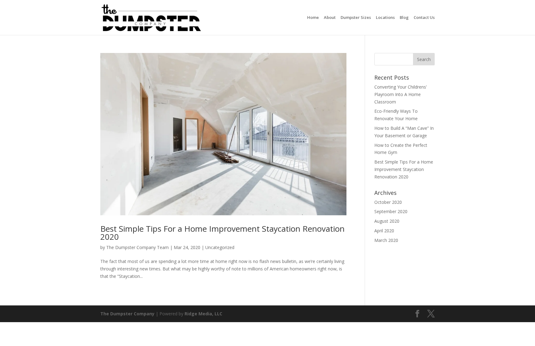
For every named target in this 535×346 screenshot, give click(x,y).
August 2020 (386, 221)
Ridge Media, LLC (203, 314)
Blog (404, 17)
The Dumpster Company (127, 314)
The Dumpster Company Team (137, 247)
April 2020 (384, 231)
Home (313, 17)
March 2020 (386, 240)
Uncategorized (219, 247)
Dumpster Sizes (356, 17)
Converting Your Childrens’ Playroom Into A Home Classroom (400, 94)
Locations (385, 17)
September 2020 (390, 211)
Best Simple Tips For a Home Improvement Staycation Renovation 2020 (222, 232)
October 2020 (388, 202)
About (330, 17)
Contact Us (424, 17)
